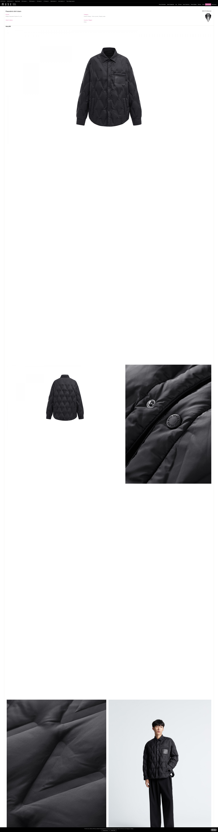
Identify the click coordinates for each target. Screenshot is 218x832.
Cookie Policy (113, 830)
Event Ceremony (186, 4)
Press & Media (193, 4)
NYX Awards (24, 1)
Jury (176, 4)
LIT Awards (46, 1)
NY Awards (39, 1)
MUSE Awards (10, 1)
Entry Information (162, 4)
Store (203, 4)
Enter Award (208, 4)
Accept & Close (105, 830)
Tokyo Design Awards (70, 1)
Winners (180, 4)
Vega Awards (17, 1)
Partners (199, 4)
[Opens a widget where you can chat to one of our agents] (214, 830)
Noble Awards (53, 1)
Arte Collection (61, 1)
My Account (214, 4)
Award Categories (170, 4)
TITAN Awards (31, 1)
